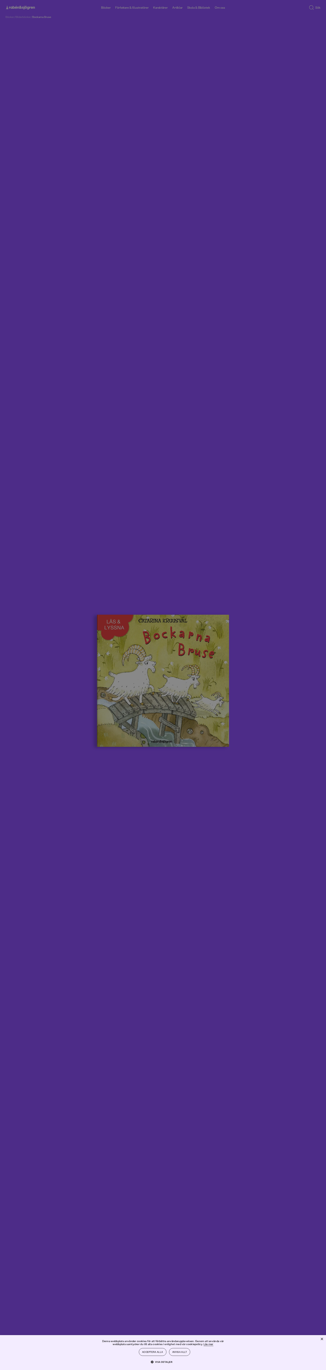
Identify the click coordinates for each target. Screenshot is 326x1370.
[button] (163, 1362)
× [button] (321, 1339)
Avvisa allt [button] (179, 1352)
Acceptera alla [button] (152, 1352)
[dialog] (163, 685)
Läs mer (208, 1344)
